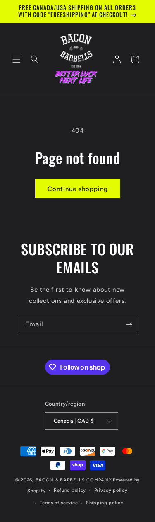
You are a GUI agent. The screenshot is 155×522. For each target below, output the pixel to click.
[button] (16, 59)
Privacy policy (111, 490)
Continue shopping (78, 189)
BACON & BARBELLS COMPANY (74, 480)
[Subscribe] (129, 324)
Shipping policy (105, 502)
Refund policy (70, 490)
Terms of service (59, 502)
